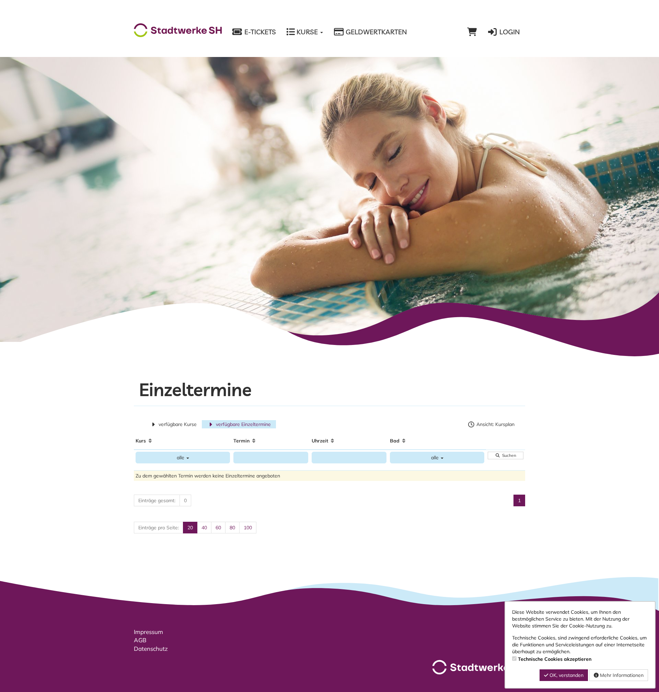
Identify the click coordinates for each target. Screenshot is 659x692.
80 (232, 527)
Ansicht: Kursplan (495, 424)
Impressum (148, 631)
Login (509, 32)
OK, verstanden (565, 675)
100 (248, 527)
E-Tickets (259, 32)
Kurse (307, 32)
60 (218, 527)
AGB (140, 640)
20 (190, 527)
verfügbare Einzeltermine (243, 424)
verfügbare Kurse (177, 424)
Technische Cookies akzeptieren (554, 659)
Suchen (508, 455)
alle (181, 457)
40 (204, 527)
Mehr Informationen (621, 675)
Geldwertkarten (375, 32)
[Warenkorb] (472, 32)
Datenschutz (151, 648)
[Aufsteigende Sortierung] (150, 441)
